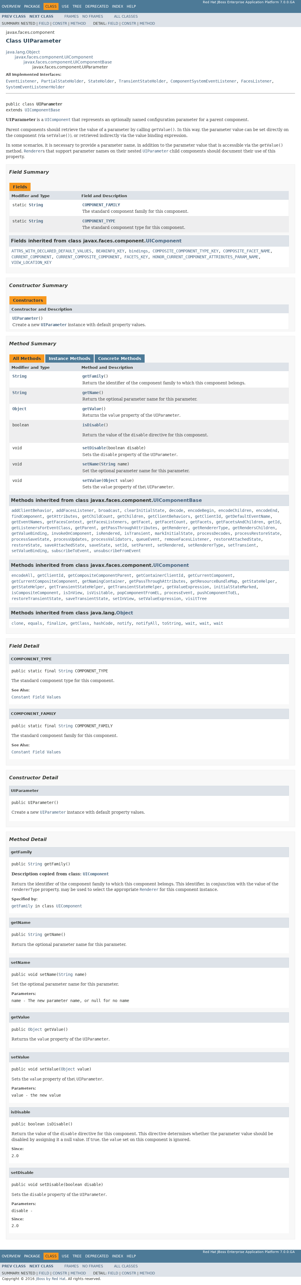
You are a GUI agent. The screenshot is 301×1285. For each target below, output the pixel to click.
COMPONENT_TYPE (98, 221)
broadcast (109, 510)
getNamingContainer (103, 581)
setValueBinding (29, 550)
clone (17, 623)
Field (44, 23)
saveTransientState (87, 598)
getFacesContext (64, 522)
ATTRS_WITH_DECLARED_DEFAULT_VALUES (51, 251)
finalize (56, 623)
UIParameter (25, 318)
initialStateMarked (235, 586)
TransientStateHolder (142, 81)
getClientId (208, 516)
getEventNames (26, 522)
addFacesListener (75, 510)
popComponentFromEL (138, 592)
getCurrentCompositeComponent (44, 581)
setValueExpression (159, 598)
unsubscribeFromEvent (117, 550)
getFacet (140, 522)
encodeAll (22, 575)
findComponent (26, 516)
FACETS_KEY (136, 256)
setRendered (170, 545)
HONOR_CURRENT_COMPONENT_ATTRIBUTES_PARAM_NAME (205, 256)
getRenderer (175, 527)
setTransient (242, 545)
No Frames (92, 16)
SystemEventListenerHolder (35, 87)
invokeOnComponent (71, 533)
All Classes (126, 16)
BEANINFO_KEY (110, 251)
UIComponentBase (42, 110)
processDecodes (213, 533)
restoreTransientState (36, 598)
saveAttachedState (64, 545)
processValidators (111, 539)
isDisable (92, 425)
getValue (91, 408)
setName (90, 464)
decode (176, 510)
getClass (79, 623)
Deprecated (96, 6)
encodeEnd (266, 510)
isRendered (108, 533)
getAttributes (62, 516)
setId (121, 545)
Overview (11, 6)
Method (78, 23)
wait (190, 623)
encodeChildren (234, 510)
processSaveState (30, 539)
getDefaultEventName (247, 516)
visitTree (196, 598)
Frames (71, 16)
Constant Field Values (36, 697)
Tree (77, 6)
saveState (99, 545)
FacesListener (256, 81)
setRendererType (205, 545)
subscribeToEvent (70, 550)
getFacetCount (170, 522)
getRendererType (210, 527)
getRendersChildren (254, 527)
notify (124, 623)
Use (65, 6)
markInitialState (174, 533)
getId (274, 522)
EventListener (21, 81)
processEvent (178, 592)
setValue (91, 480)
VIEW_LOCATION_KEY (31, 262)
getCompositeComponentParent (99, 575)
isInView (72, 592)
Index (117, 6)
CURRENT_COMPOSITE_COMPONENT (88, 256)
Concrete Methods (119, 358)
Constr (60, 23)
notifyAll (146, 623)
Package (32, 6)
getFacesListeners (107, 522)
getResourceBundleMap (213, 581)
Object (19, 408)
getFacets (200, 522)
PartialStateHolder (62, 81)
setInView (123, 598)
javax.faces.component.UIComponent (54, 57)
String (36, 204)
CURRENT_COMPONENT (31, 256)
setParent (142, 545)
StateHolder (101, 81)
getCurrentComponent (210, 575)
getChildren (130, 516)
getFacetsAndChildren (239, 522)
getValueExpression (188, 586)
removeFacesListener (186, 539)
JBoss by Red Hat (51, 1279)
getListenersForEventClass (40, 527)
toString (171, 623)
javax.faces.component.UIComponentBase (68, 62)
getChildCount (97, 516)
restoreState (25, 545)
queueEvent (148, 539)
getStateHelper (258, 581)
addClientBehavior (31, 510)
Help (131, 6)
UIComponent (164, 241)
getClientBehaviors (169, 516)
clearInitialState (144, 510)
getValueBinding (29, 533)
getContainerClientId (159, 575)
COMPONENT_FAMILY (101, 204)
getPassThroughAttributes (129, 527)
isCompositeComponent (34, 592)
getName (90, 392)
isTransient (137, 533)
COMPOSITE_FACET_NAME (246, 251)
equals (35, 623)
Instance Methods (69, 358)
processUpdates (70, 539)
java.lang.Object (23, 52)
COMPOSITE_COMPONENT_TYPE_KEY (185, 251)
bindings (138, 251)
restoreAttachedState (237, 539)
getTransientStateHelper (76, 586)
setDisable (94, 447)
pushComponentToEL (217, 592)
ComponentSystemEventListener (203, 81)
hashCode (103, 623)
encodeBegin (201, 510)
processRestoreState (257, 533)
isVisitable (100, 592)
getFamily (92, 376)
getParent (85, 527)
